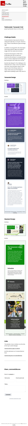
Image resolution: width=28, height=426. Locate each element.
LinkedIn (11, 374)
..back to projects (5, 10)
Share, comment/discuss (7, 19)
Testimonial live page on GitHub (12, 348)
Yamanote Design (5, 14)
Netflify (14, 425)
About (24, 3)
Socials (24, 6)
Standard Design (5, 16)
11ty (21, 423)
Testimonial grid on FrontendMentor (13, 355)
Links (3, 18)
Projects (25, 4)
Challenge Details (5, 13)
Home (24, 1)
